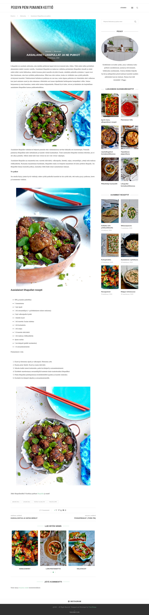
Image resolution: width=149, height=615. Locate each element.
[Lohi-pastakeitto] (25, 548)
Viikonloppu (53, 501)
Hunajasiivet (105, 292)
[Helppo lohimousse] (129, 277)
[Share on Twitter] (61, 510)
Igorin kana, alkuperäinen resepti (108, 121)
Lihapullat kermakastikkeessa (128, 185)
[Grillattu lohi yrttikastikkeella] (110, 211)
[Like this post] (56, 510)
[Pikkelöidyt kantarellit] (110, 169)
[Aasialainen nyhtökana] (129, 245)
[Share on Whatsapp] (65, 510)
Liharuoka (26, 501)
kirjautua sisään (23, 588)
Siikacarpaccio (126, 226)
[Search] (137, 7)
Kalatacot (53, 569)
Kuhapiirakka (106, 260)
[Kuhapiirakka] (110, 245)
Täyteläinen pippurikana (125, 153)
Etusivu (123, 7)
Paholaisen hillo (127, 120)
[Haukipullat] (82, 548)
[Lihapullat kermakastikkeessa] (129, 169)
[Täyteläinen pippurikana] (129, 137)
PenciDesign (92, 607)
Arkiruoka (23, 16)
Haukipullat (81, 569)
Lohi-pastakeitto (24, 569)
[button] (15, 551)
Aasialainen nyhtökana (129, 260)
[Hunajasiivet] (110, 277)
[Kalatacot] (53, 548)
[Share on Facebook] (58, 510)
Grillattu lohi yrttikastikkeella (107, 227)
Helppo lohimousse (128, 292)
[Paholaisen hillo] (129, 105)
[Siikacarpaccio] (129, 211)
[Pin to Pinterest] (63, 510)
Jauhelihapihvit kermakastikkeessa (108, 153)
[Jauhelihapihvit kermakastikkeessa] (110, 137)
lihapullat (40, 494)
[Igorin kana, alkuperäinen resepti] (110, 105)
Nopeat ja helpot (39, 501)
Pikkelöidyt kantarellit (109, 184)
